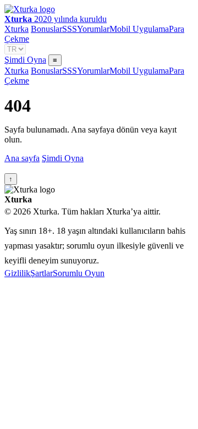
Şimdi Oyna (25, 59)
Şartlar (41, 273)
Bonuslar (46, 29)
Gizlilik (17, 273)
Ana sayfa (22, 158)
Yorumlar (93, 29)
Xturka (16, 29)
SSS (69, 29)
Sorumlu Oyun (79, 273)
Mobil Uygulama (139, 29)
